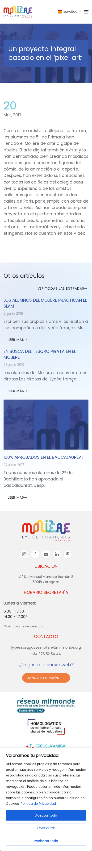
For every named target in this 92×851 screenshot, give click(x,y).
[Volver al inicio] (18, 12)
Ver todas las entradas (61, 288)
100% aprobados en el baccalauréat (44, 457)
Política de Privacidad (38, 803)
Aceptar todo (46, 815)
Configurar (46, 828)
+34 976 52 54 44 (46, 653)
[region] (46, 799)
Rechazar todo (46, 840)
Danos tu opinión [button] (43, 678)
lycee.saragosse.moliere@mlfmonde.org (46, 647)
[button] (69, 12)
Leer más (16, 339)
